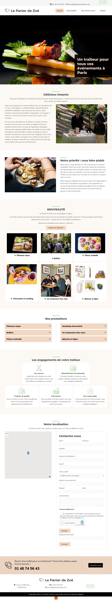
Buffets (57, 258)
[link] (71, 11)
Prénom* (85, 441)
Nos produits (71, 11)
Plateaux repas (23, 255)
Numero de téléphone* (67, 456)
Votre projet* (63, 472)
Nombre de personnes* (67, 480)
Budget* (62, 488)
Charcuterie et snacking (21, 299)
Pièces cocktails (90, 255)
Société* (62, 449)
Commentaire (64, 496)
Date (84, 488)
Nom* (61, 441)
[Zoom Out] (7, 436)
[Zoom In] (7, 433)
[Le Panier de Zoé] (22, 11)
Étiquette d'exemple (66, 535)
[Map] (28, 455)
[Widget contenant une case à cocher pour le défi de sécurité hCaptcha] (72, 523)
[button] (56, 228)
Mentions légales (77, 594)
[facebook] (100, 2)
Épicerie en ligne (90, 299)
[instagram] (105, 2)
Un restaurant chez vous (56, 299)
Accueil (59, 11)
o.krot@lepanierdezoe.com (79, 4)
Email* (61, 464)
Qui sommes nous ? (88, 11)
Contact (103, 11)
